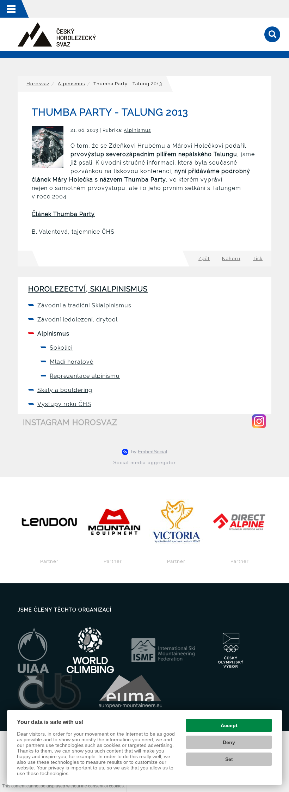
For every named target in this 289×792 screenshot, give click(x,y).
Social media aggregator (144, 462)
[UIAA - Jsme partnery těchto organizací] (33, 649)
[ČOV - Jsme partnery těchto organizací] (231, 649)
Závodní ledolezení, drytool (77, 319)
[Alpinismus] (57, 35)
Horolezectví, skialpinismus (88, 289)
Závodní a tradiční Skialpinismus (84, 305)
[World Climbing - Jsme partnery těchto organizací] (90, 649)
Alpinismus (71, 83)
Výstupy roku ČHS (64, 404)
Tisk (258, 258)
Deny (229, 742)
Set (229, 759)
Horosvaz (37, 83)
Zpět (204, 258)
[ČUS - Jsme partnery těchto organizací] (49, 691)
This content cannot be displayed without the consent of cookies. (63, 786)
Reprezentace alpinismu (85, 376)
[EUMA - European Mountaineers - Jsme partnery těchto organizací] (130, 691)
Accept (229, 725)
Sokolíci (61, 347)
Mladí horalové (71, 361)
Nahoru (231, 258)
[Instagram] (259, 421)
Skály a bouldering (64, 390)
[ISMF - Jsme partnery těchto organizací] (163, 649)
